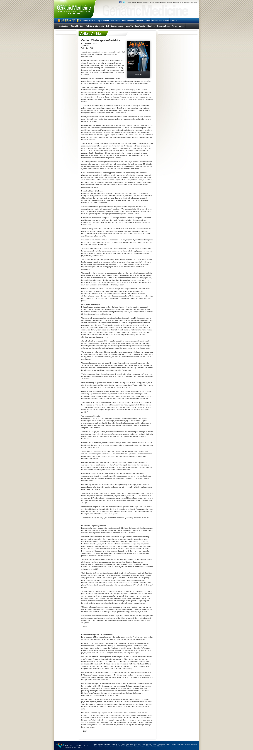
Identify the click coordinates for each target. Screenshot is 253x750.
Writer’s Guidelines (166, 2)
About (134, 2)
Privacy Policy (145, 746)
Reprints (176, 2)
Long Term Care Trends (135, 26)
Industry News (128, 20)
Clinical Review (76, 26)
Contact (145, 2)
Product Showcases (160, 20)
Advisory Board (154, 2)
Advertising (193, 2)
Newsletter (115, 20)
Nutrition (151, 26)
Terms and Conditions (158, 746)
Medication (63, 26)
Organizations (184, 2)
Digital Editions (103, 20)
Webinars (140, 20)
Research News (163, 26)
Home (129, 2)
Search (173, 20)
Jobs (148, 20)
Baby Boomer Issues (114, 26)
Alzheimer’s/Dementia (95, 26)
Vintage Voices (178, 26)
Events (139, 2)
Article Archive (89, 20)
